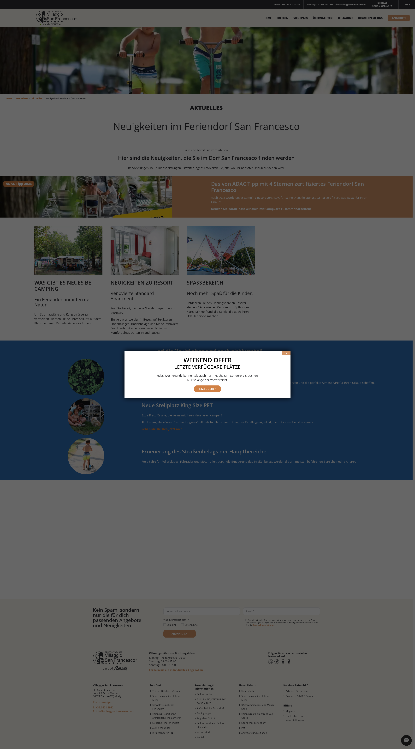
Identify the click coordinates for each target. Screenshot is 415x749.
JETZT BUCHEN (207, 389)
